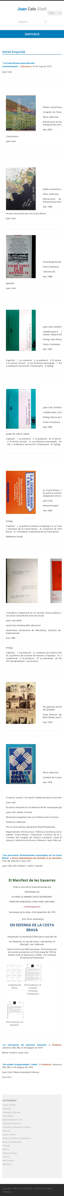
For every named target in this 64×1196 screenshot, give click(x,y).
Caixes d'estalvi (9, 1105)
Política (5, 1149)
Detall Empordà (13, 52)
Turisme (5, 1157)
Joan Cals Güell (25, 1188)
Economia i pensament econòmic (16, 1127)
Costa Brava (7, 1116)
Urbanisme (6, 1164)
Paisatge (6, 1146)
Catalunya (6, 1108)
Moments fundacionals (12, 1142)
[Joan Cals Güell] (32, 10)
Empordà (6, 1131)
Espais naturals (9, 1134)
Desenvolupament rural (12, 1120)
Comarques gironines (11, 1112)
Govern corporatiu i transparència (16, 1138)
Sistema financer (9, 1153)
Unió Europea (8, 1160)
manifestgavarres (32, 906)
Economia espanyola (11, 1123)
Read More (7, 1077)
